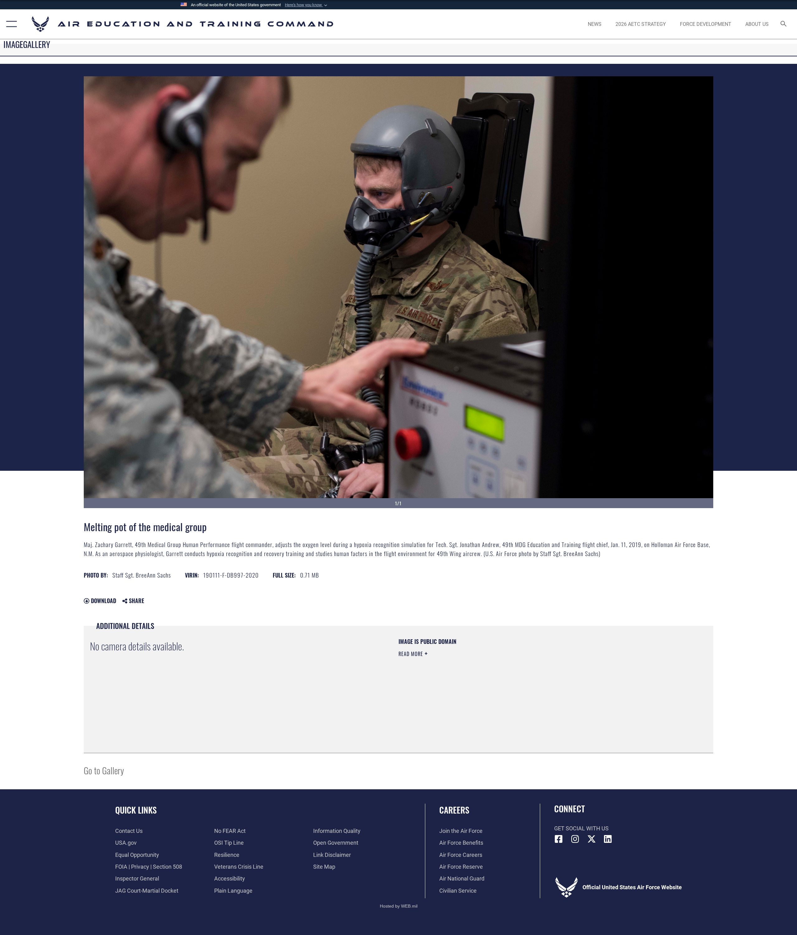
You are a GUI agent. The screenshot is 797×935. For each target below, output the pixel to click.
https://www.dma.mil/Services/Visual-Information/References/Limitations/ (471, 684)
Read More (411, 654)
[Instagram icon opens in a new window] (575, 839)
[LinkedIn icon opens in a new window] (607, 839)
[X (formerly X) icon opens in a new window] (591, 839)
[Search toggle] (783, 24)
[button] (306, 5)
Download (102, 601)
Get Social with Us (581, 828)
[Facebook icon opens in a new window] (559, 839)
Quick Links (136, 810)
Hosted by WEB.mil (398, 906)
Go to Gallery (104, 770)
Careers (454, 810)
